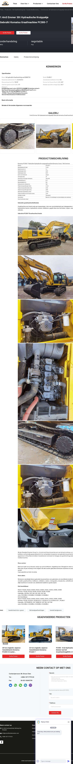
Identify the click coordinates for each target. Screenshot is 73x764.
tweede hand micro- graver (16, 610)
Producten (8, 9)
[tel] (35, 685)
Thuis (1, 9)
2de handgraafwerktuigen (36, 610)
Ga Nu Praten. (7, 33)
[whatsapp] (15, 685)
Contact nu (55, 713)
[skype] (25, 685)
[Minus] (68, 722)
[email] (10, 685)
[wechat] (20, 685)
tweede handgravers (56, 610)
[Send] (68, 761)
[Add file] (37, 761)
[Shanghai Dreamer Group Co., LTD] (5, 3)
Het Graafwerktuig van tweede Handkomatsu (25, 9)
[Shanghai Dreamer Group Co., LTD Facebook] (1, 742)
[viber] (30, 685)
